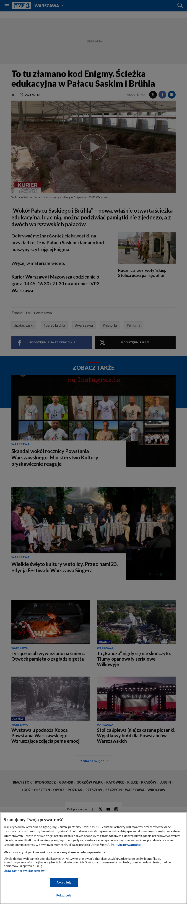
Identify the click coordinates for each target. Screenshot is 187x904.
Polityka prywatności (126, 845)
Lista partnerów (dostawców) (24, 871)
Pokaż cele (64, 895)
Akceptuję (64, 882)
